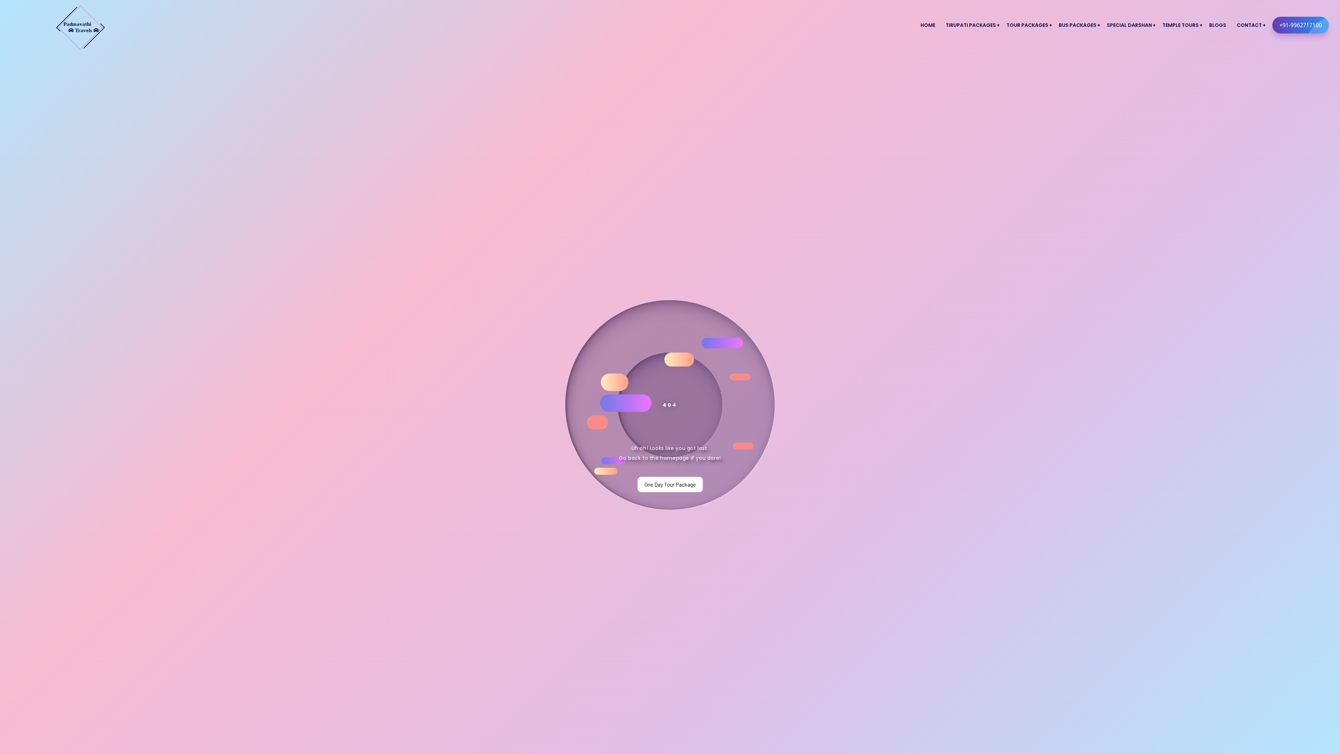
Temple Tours (1180, 25)
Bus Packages (1077, 25)
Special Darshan (1129, 25)
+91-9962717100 (1300, 25)
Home (928, 25)
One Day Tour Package (670, 484)
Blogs (1217, 25)
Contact (1249, 25)
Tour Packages (1027, 25)
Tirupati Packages (971, 25)
